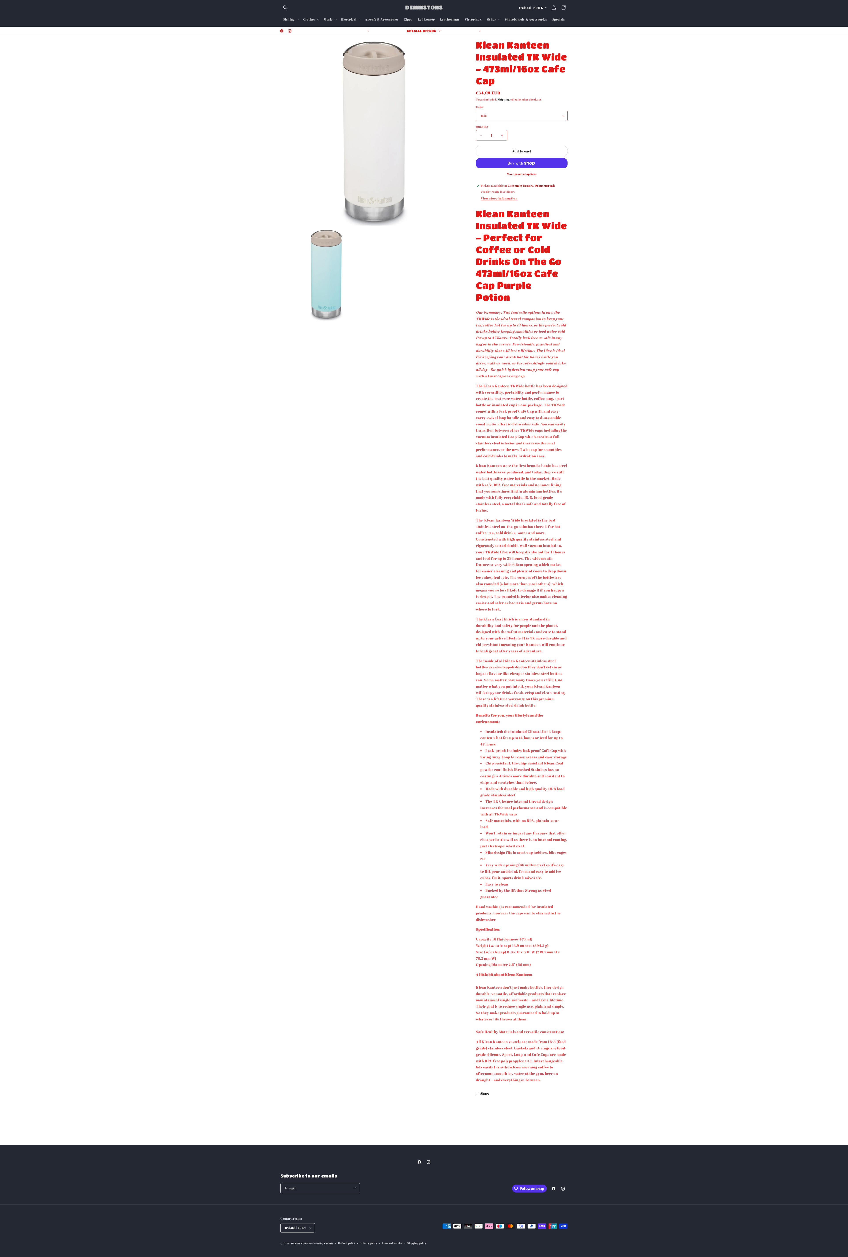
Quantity (482, 127)
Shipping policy (416, 1243)
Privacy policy (368, 1243)
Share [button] (485, 1093)
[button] (285, 7)
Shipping (504, 99)
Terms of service (392, 1243)
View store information (499, 198)
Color (480, 107)
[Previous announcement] (368, 31)
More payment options (521, 174)
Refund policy (346, 1243)
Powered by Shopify (321, 1243)
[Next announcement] (480, 31)
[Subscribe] (355, 1188)
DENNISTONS (299, 1243)
